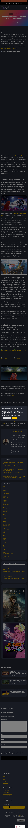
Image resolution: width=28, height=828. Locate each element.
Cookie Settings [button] (7, 417)
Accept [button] (14, 417)
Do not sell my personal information (12, 415)
